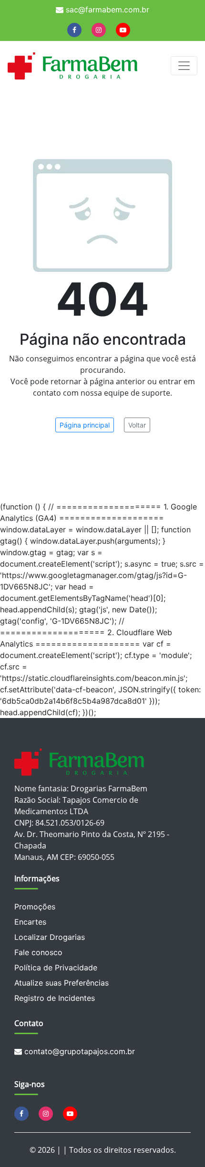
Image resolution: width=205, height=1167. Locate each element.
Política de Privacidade (55, 967)
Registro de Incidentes (54, 998)
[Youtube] (123, 29)
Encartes (30, 922)
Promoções (34, 906)
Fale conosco (38, 952)
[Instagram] (99, 29)
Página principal (85, 425)
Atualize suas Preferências (61, 982)
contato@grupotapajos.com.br (78, 1051)
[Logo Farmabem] (72, 66)
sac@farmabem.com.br (106, 9)
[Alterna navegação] (184, 65)
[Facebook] (74, 29)
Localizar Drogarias (49, 937)
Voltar (137, 425)
